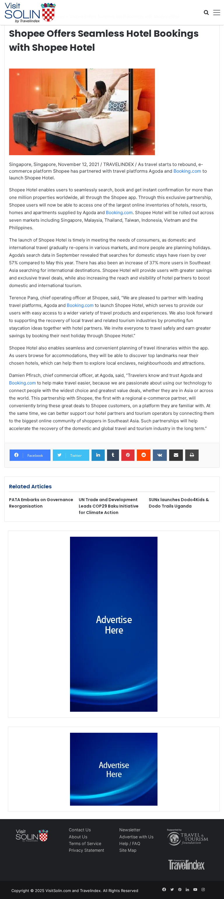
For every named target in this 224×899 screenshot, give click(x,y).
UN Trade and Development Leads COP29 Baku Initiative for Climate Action (109, 506)
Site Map (127, 850)
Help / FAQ (129, 843)
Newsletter (129, 829)
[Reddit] (143, 455)
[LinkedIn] (98, 455)
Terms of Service (85, 843)
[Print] (192, 455)
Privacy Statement (86, 850)
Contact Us (80, 829)
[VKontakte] (160, 455)
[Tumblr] (113, 455)
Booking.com (187, 171)
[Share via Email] (176, 455)
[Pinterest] (127, 455)
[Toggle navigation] (214, 12)
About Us (78, 836)
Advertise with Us (136, 836)
